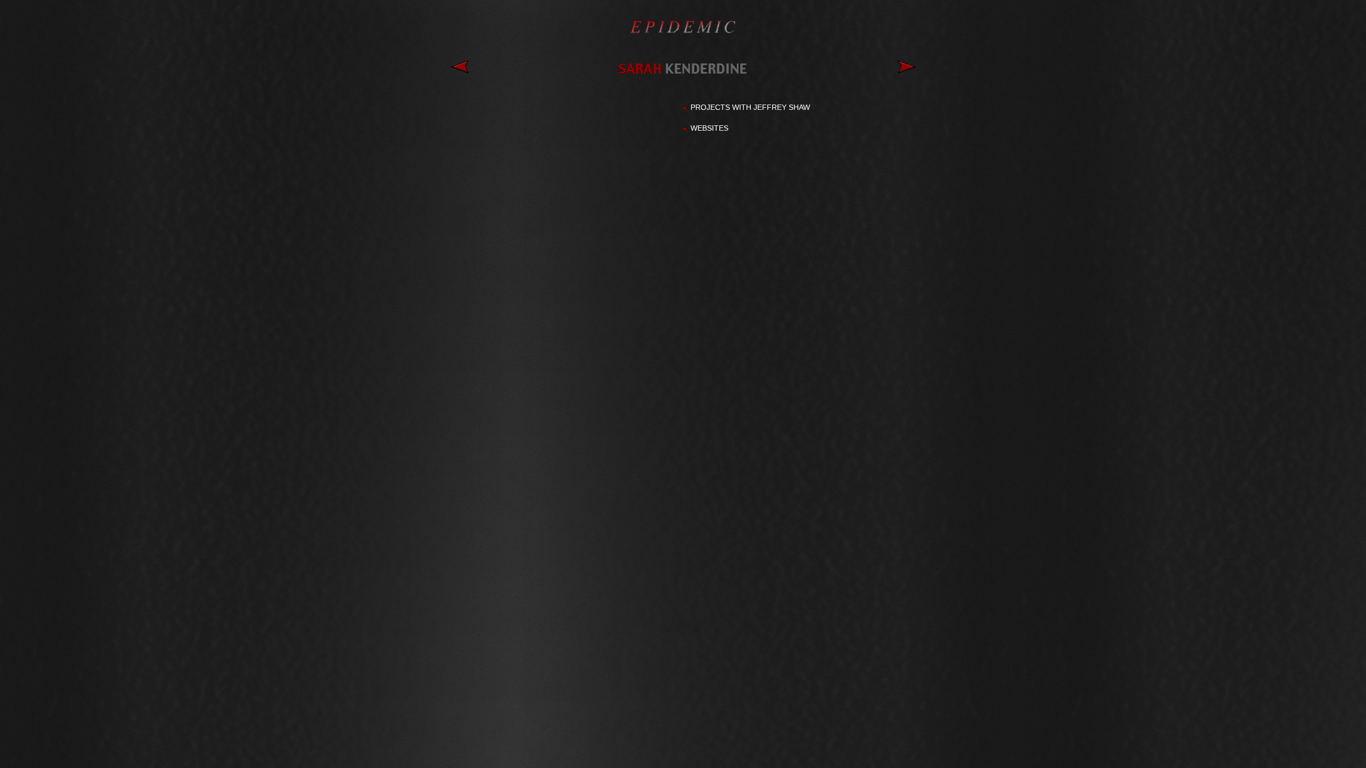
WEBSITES (709, 128)
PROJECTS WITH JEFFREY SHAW (750, 107)
